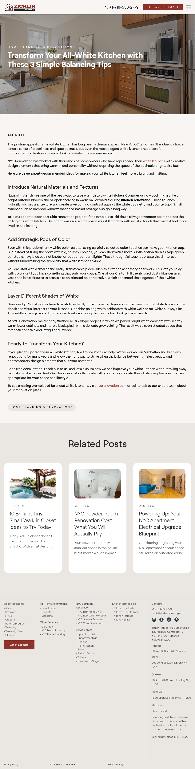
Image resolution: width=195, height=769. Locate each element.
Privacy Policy (11, 764)
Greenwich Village (88, 661)
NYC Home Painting (53, 630)
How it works (49, 608)
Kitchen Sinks (122, 619)
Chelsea (82, 641)
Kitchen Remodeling (124, 603)
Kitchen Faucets (123, 615)
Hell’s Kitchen (86, 645)
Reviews (10, 611)
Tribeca (82, 657)
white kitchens (154, 161)
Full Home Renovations (53, 603)
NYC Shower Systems (90, 619)
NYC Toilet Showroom (90, 623)
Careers (10, 619)
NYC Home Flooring (53, 634)
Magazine (47, 615)
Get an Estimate (163, 7)
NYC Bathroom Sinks (90, 611)
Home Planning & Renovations (41, 407)
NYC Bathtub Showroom (92, 615)
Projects (46, 611)
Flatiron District (87, 653)
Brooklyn (174, 352)
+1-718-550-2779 (124, 7)
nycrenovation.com (111, 386)
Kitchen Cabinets (124, 608)
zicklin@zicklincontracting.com (168, 613)
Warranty (10, 627)
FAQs (8, 615)
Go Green (47, 626)
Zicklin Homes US (14, 603)
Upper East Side (87, 634)
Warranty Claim (14, 631)
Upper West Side (87, 637)
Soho (81, 649)
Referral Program (15, 623)
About (9, 608)
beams (162, 217)
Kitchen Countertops (126, 611)
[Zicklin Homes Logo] (20, 7)
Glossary (10, 635)
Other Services (49, 622)
